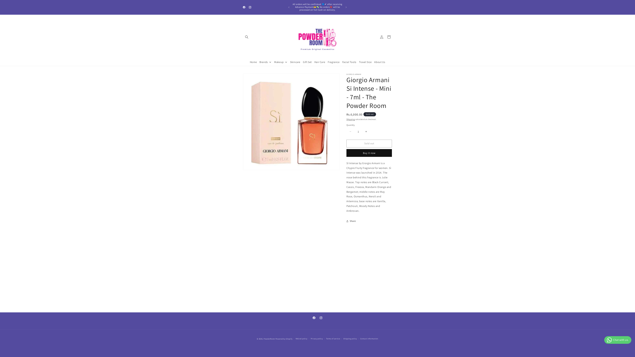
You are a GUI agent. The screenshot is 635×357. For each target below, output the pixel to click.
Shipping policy (350, 338)
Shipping (350, 119)
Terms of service (333, 338)
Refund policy (301, 338)
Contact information (369, 338)
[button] (246, 37)
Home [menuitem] (253, 62)
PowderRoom (269, 339)
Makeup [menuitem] (279, 62)
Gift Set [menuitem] (307, 62)
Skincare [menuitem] (295, 62)
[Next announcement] (346, 7)
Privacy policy (317, 338)
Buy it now (369, 153)
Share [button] (353, 220)
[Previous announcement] (289, 7)
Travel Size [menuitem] (365, 62)
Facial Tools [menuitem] (349, 62)
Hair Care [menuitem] (319, 62)
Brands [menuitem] (263, 62)
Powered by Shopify (284, 339)
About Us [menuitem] (379, 62)
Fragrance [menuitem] (333, 62)
